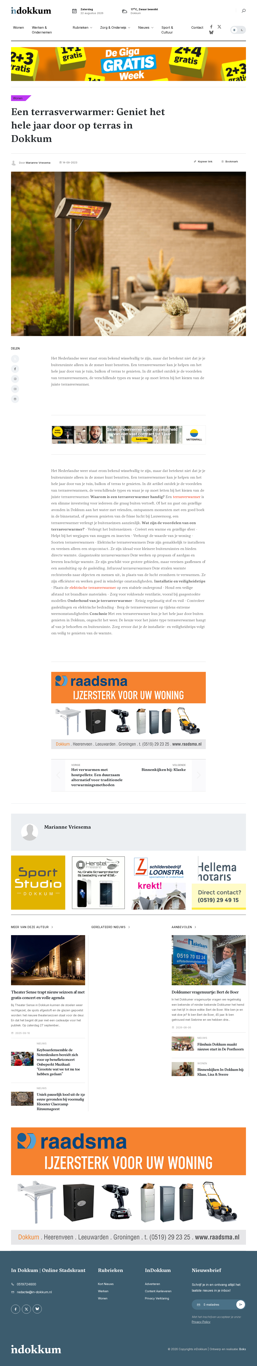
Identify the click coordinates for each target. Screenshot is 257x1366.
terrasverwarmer (186, 496)
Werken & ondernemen (42, 29)
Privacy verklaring (157, 1298)
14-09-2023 (70, 162)
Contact (197, 27)
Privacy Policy (201, 1321)
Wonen (18, 27)
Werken (103, 1291)
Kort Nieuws (106, 1284)
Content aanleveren (158, 1291)
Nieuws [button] (144, 27)
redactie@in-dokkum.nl (34, 1292)
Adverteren (152, 1284)
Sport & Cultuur (167, 29)
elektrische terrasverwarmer (92, 587)
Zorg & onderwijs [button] (113, 27)
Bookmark (231, 161)
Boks (242, 1349)
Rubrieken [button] (81, 27)
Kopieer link (204, 161)
